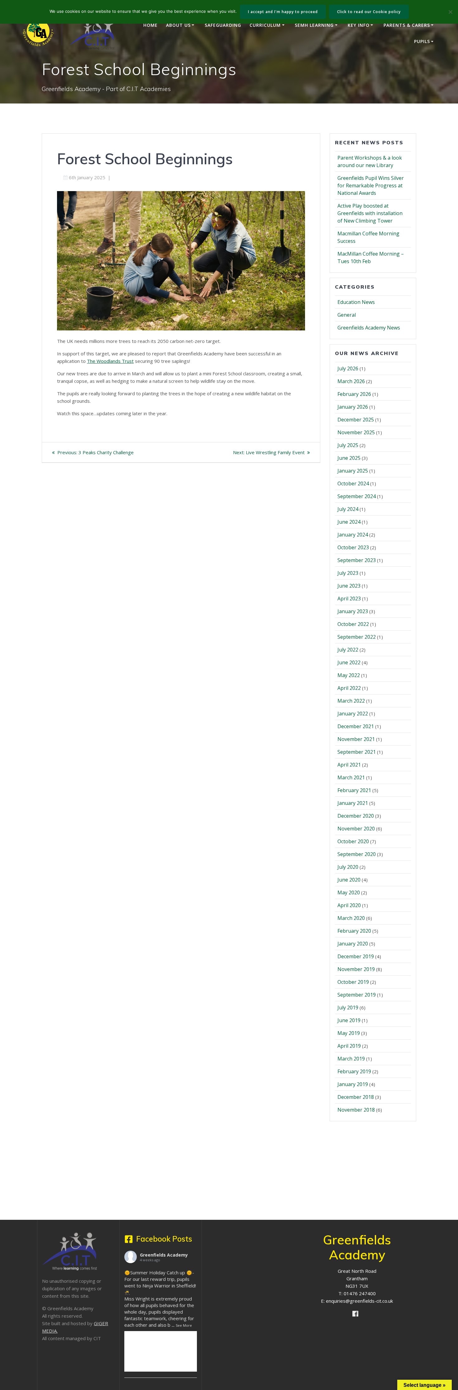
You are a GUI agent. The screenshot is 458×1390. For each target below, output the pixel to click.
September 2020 (356, 854)
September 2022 (356, 636)
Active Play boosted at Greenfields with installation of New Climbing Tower (370, 213)
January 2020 (352, 943)
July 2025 (347, 445)
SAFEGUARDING (223, 25)
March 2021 (351, 777)
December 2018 (355, 1097)
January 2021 (352, 803)
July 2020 (347, 866)
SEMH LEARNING (314, 25)
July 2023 (347, 573)
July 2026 (347, 368)
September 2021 (356, 751)
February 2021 (354, 790)
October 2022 (353, 624)
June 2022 (348, 662)
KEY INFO (359, 25)
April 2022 (349, 688)
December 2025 (355, 419)
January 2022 (352, 713)
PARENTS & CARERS (407, 25)
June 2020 (348, 879)
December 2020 (355, 815)
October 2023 (353, 547)
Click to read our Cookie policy (369, 11)
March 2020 (351, 918)
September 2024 (356, 496)
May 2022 (348, 675)
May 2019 (348, 1033)
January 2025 (352, 470)
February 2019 (354, 1071)
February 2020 (354, 930)
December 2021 (355, 726)
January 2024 (352, 534)
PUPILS (422, 41)
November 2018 (356, 1109)
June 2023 (348, 585)
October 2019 (353, 982)
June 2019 (348, 1020)
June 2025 (348, 458)
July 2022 (347, 649)
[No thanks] (450, 12)
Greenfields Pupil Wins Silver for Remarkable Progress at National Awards (370, 185)
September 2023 (356, 560)
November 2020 (356, 828)
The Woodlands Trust (110, 361)
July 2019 (347, 1007)
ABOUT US (178, 25)
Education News (356, 302)
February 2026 (354, 394)
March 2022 (351, 700)
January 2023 (352, 611)
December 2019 (355, 956)
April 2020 (349, 905)
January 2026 (352, 406)
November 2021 (356, 739)
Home (150, 25)
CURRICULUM (265, 25)
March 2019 (351, 1058)
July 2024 (347, 509)
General (346, 314)
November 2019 (356, 969)
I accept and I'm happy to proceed (283, 11)
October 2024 (353, 483)
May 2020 (348, 892)
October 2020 (353, 841)
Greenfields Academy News (368, 327)
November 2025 (356, 432)
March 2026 (351, 381)
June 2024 (348, 521)
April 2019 (349, 1045)
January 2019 (352, 1084)
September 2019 (356, 994)
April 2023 (349, 598)
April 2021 (349, 764)
